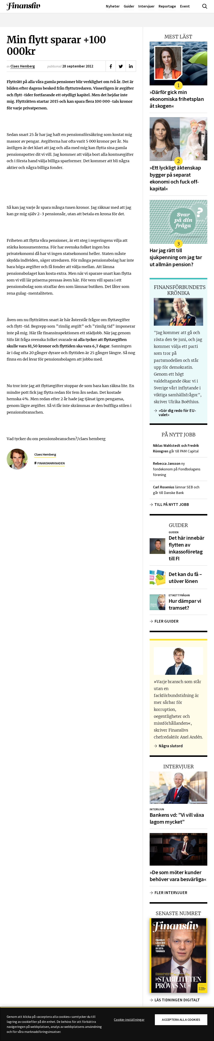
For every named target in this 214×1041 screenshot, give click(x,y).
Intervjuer (146, 6)
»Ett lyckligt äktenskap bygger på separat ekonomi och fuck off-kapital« (175, 178)
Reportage (167, 6)
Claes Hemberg (22, 66)
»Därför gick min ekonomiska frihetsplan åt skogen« (177, 99)
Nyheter (113, 6)
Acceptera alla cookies (181, 1019)
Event (185, 6)
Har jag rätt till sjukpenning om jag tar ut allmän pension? (176, 257)
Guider (129, 6)
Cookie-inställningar (129, 1020)
